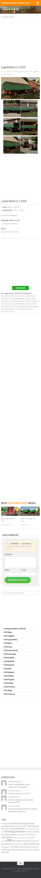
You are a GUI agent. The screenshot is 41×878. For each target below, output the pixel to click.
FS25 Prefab (8, 683)
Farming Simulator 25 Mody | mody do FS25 (16, 2)
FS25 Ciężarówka (10, 639)
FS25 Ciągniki (9, 636)
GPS (37, 831)
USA (28, 844)
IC (32, 834)
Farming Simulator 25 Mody (15, 628)
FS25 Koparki (9, 665)
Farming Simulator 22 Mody (10, 869)
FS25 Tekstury (9, 694)
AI (12, 829)
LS (16, 841)
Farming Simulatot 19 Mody (29, 869)
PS (18, 844)
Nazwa (7, 570)
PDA (15, 844)
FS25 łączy (8, 643)
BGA (19, 828)
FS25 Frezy (8, 647)
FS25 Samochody (11, 650)
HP (27, 835)
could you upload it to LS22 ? (19, 793)
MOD (34, 841)
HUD (29, 835)
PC (13, 844)
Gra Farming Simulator (9, 835)
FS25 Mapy (8, 632)
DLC (2, 832)
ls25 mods (5, 829)
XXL (20, 847)
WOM (13, 847)
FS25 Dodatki (9, 657)
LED (13, 840)
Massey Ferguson (24, 841)
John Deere (6, 837)
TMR (20, 844)
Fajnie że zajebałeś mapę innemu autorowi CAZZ (20, 801)
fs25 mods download (31, 826)
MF (32, 841)
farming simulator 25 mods (12, 826)
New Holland (5, 844)
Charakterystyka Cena (33, 829)
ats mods (30, 823)
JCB (35, 835)
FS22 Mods (7, 72)
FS (30, 832)
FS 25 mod (5, 823)
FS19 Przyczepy (7, 17)
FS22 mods (10, 849)
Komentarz (9, 554)
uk (25, 843)
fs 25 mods (27, 849)
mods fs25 (18, 849)
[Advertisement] (20, 42)
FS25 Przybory (9, 687)
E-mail (24, 570)
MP (37, 841)
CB (26, 829)
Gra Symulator (21, 835)
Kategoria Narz (24, 837)
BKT (23, 828)
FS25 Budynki (9, 661)
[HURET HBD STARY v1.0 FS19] (30, 511)
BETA (15, 829)
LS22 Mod (13, 823)
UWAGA (37, 844)
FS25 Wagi (8, 690)
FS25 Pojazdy (9, 679)
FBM (27, 832)
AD (10, 829)
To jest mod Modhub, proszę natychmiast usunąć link (19, 785)
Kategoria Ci (16, 837)
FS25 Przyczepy (10, 654)
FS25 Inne (7, 668)
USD (32, 843)
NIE (11, 844)
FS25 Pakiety (9, 676)
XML (16, 847)
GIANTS (33, 832)
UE (22, 844)
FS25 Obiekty (9, 672)
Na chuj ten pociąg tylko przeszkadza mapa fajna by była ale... (22, 810)
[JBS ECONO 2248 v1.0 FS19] (10, 511)
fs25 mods (5, 852)
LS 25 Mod (35, 849)
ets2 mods (22, 823)
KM (9, 840)
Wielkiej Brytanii (6, 847)
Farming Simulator (15, 831)
